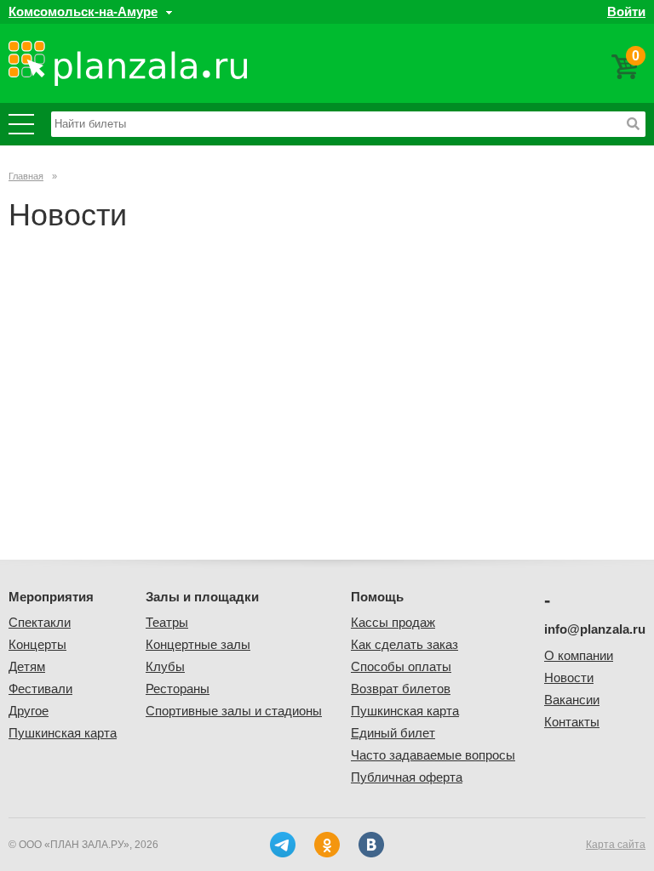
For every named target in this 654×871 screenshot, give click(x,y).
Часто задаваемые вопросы (433, 755)
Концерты (37, 644)
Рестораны (177, 688)
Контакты (572, 721)
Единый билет (393, 733)
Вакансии (572, 699)
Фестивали (40, 688)
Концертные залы (198, 644)
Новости (569, 677)
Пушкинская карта (63, 733)
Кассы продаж (393, 622)
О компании (578, 655)
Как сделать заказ (404, 644)
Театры (167, 622)
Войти (626, 11)
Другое (29, 710)
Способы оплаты (401, 666)
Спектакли (40, 622)
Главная (26, 176)
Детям (27, 666)
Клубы (165, 666)
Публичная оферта (406, 777)
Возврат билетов (400, 688)
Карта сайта (615, 845)
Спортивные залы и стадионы (234, 710)
